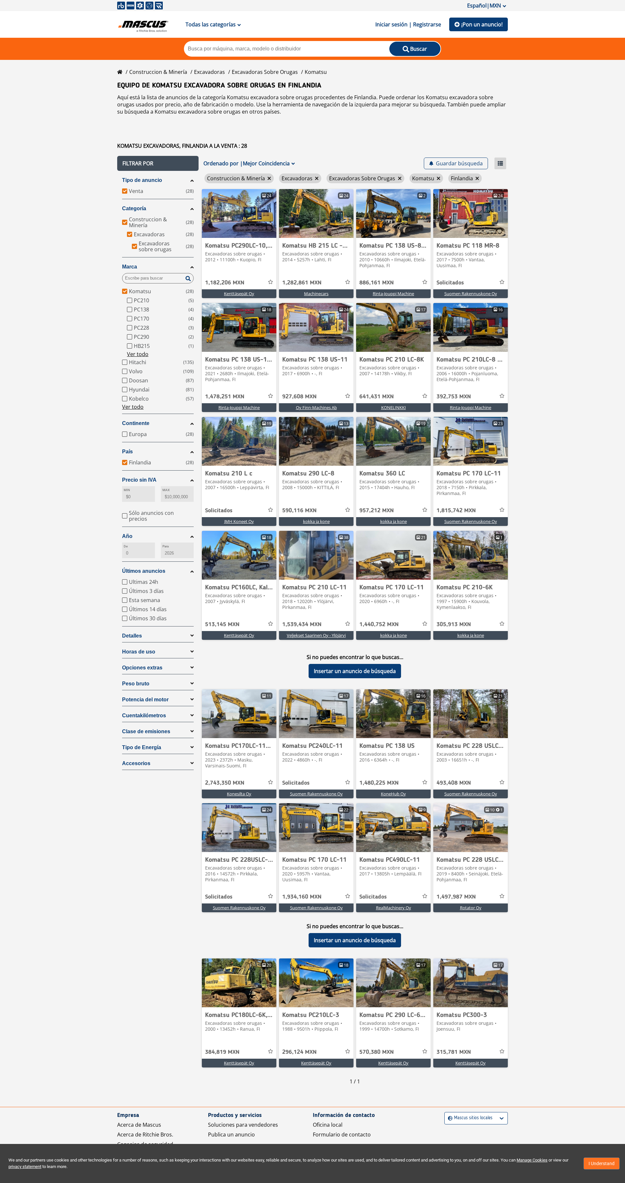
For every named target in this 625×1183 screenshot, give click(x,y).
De (126, 546)
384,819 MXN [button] (222, 1052)
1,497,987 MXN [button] (456, 897)
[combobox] (449, 1118)
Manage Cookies (532, 1160)
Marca (129, 266)
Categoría (134, 208)
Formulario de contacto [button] (342, 1134)
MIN (127, 490)
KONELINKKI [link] (393, 407)
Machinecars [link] (316, 293)
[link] (239, 213)
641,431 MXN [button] (376, 397)
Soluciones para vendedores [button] (243, 1124)
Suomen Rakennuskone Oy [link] (470, 293)
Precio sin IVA (139, 480)
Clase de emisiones (146, 731)
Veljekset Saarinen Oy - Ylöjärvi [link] (316, 635)
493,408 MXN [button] (454, 783)
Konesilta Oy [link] (239, 794)
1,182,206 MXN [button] (224, 283)
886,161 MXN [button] (376, 283)
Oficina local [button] (327, 1124)
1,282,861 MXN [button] (302, 283)
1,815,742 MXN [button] (456, 511)
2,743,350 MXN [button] (224, 783)
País (127, 451)
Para (165, 546)
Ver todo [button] (137, 354)
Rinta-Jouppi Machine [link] (393, 293)
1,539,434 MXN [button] (302, 624)
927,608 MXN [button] (299, 397)
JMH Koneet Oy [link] (239, 521)
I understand (602, 1163)
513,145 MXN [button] (222, 624)
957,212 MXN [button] (376, 511)
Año (127, 536)
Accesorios (136, 763)
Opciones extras (142, 667)
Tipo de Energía (141, 747)
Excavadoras (209, 72)
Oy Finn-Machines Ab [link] (316, 407)
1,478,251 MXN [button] (224, 397)
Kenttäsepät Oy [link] (239, 293)
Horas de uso (138, 651)
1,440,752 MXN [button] (379, 624)
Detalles (132, 636)
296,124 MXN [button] (299, 1052)
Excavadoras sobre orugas (265, 72)
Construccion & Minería (158, 72)
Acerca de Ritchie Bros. (145, 1134)
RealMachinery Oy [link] (393, 908)
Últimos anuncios (143, 571)
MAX (166, 490)
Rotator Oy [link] (470, 908)
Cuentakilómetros (144, 715)
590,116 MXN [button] (299, 511)
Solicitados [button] (450, 283)
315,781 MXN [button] (454, 1052)
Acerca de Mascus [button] (139, 1124)
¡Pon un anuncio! (482, 24)
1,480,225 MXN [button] (379, 783)
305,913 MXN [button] (454, 624)
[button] (158, 163)
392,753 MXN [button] (454, 397)
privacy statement (24, 1166)
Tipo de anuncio (142, 180)
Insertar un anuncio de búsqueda (355, 671)
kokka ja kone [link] (316, 521)
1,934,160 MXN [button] (302, 897)
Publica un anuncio (231, 1134)
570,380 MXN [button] (376, 1052)
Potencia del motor (145, 699)
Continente (135, 423)
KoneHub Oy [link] (393, 794)
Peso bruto (135, 683)
